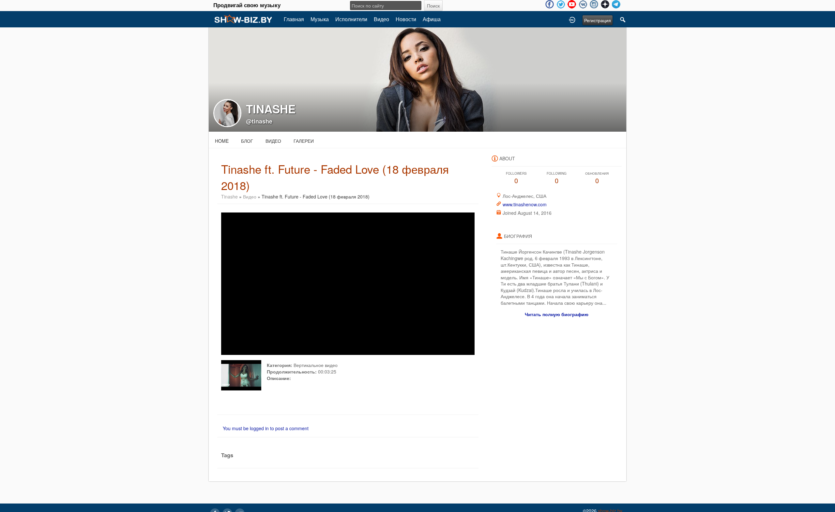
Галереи (304, 141)
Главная (294, 19)
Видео (381, 19)
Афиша (432, 19)
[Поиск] (623, 19)
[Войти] (572, 19)
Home (222, 141)
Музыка (320, 19)
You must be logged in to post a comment (266, 428)
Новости (406, 19)
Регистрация (597, 20)
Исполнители (351, 19)
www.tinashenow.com (525, 204)
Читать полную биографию (556, 314)
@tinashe (259, 121)
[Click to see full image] (417, 79)
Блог (247, 141)
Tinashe (230, 196)
